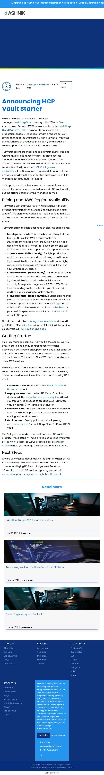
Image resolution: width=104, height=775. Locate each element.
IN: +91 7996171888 (49, 750)
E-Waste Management (64, 767)
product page (14, 474)
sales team (59, 307)
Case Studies (10, 691)
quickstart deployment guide (42, 397)
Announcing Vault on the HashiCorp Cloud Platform (35, 567)
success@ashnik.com (51, 746)
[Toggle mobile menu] (99, 13)
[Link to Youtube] (52, 756)
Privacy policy (48, 767)
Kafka (73, 671)
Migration (42, 655)
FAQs (6, 659)
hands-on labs (20, 424)
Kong (73, 675)
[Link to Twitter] (42, 756)
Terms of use (36, 767)
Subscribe (43, 735)
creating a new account (40, 321)
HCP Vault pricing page (33, 328)
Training (41, 663)
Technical (42, 652)
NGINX (74, 659)
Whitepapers (10, 699)
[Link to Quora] (59, 756)
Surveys (8, 707)
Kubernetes (76, 652)
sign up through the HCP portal (43, 474)
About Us (8, 648)
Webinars (8, 687)
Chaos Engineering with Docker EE (25, 614)
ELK (72, 655)
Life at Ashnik (10, 655)
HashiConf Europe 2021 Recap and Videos (29, 520)
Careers (8, 652)
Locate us (45, 742)
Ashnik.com (51, 764)
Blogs (6, 695)
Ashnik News (10, 710)
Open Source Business (38, 84)
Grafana (75, 663)
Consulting (42, 648)
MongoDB (75, 667)
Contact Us (9, 663)
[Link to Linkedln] (49, 756)
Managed (42, 659)
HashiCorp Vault (23, 122)
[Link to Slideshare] (56, 756)
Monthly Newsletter (13, 703)
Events (7, 714)
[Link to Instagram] (45, 756)
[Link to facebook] (38, 756)
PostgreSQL (76, 648)
